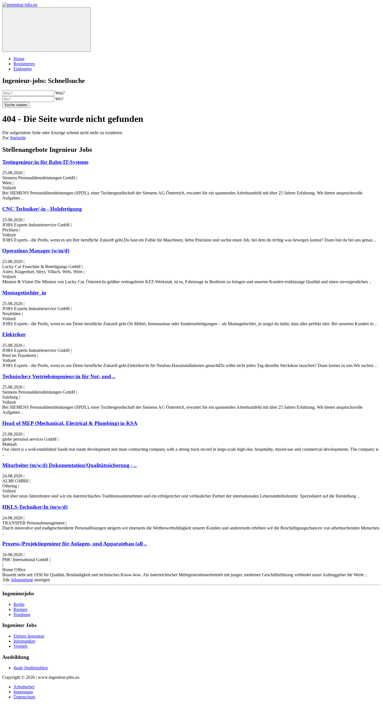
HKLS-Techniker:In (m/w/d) (35, 507)
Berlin (18, 604)
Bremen (20, 609)
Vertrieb (20, 646)
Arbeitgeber (23, 686)
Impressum (23, 691)
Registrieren (24, 63)
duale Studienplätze (30, 667)
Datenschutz (24, 696)
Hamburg (21, 614)
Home (18, 58)
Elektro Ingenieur (28, 636)
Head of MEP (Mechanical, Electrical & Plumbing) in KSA (69, 423)
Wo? (59, 98)
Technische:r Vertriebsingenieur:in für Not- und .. (58, 376)
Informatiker (24, 641)
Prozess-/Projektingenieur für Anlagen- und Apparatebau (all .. (74, 544)
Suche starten (15, 105)
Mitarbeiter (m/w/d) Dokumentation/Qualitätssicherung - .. (69, 465)
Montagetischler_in (24, 293)
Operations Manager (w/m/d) (35, 251)
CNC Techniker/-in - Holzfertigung (42, 209)
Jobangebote (22, 579)
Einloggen (22, 68)
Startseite (18, 137)
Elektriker (14, 334)
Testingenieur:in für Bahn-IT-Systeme (45, 162)
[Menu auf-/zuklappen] (46, 29)
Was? (60, 92)
